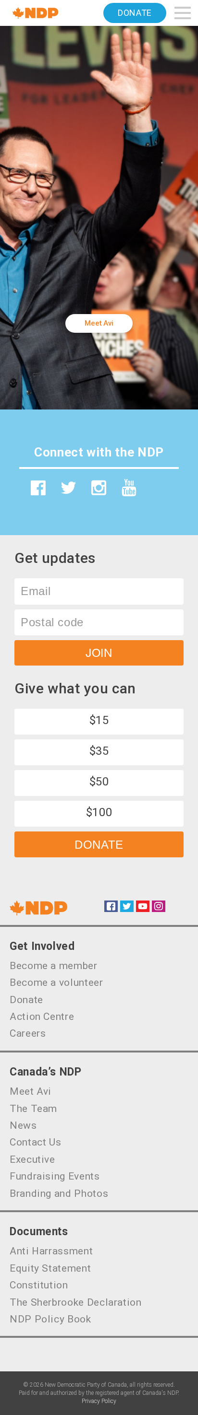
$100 (99, 812)
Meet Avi (99, 323)
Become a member (54, 965)
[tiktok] (159, 491)
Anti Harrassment (51, 1251)
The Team (33, 1108)
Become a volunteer (56, 982)
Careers (28, 1033)
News (23, 1125)
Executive (32, 1159)
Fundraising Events (55, 1176)
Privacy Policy (99, 1401)
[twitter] (69, 487)
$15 (99, 720)
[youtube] (129, 487)
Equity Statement (50, 1268)
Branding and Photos (59, 1193)
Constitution (39, 1285)
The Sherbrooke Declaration (76, 1302)
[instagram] (99, 487)
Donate (135, 13)
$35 (99, 751)
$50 (99, 781)
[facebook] (38, 487)
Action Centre (42, 1016)
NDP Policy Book (50, 1319)
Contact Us (35, 1142)
